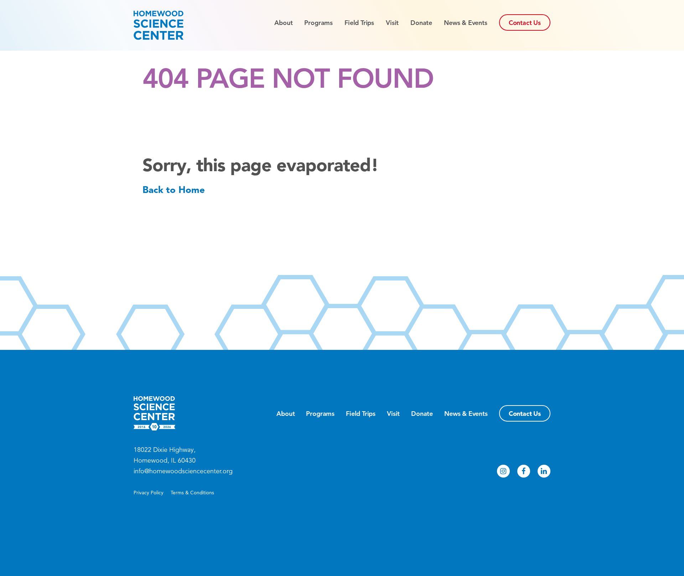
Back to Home (173, 189)
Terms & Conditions (192, 493)
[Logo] (171, 25)
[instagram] (503, 471)
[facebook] (523, 471)
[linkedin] (544, 471)
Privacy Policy (149, 493)
